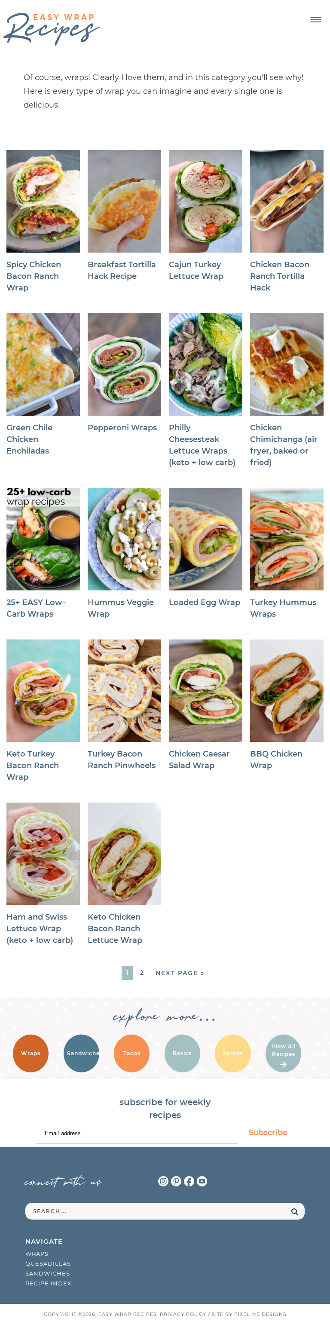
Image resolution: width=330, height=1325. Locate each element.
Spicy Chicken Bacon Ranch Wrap (33, 276)
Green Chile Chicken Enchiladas (29, 439)
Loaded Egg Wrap (204, 602)
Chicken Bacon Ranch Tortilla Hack (279, 276)
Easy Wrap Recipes (52, 29)
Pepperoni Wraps (122, 427)
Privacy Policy (183, 1314)
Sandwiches (47, 1273)
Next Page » (180, 973)
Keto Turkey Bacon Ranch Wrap (32, 765)
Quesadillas (48, 1263)
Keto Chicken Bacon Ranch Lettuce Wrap (115, 928)
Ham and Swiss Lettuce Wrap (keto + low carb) (39, 928)
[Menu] (316, 20)
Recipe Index (48, 1283)
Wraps (37, 1253)
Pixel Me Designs (260, 1314)
